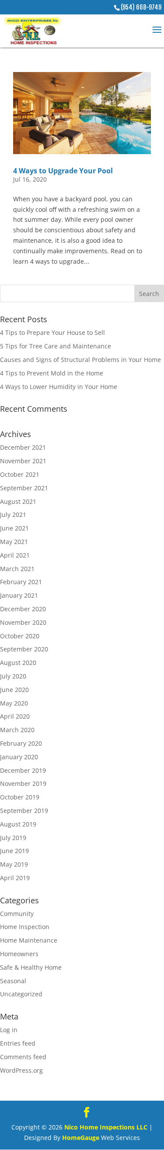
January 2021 (19, 595)
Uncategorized (21, 994)
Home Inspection (24, 927)
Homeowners (19, 954)
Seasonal (13, 981)
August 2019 (18, 824)
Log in (8, 1030)
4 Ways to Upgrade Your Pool (63, 171)
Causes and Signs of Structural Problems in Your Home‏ (80, 359)
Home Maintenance (28, 940)
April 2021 (15, 555)
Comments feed (23, 1057)
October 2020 (19, 636)
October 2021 (19, 474)
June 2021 (14, 528)
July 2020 (13, 676)
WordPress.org (21, 1070)
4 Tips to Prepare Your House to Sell (52, 332)
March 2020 (17, 730)
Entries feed (17, 1043)
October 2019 (19, 797)
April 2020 (15, 716)
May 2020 (14, 703)
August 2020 (18, 662)
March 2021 (17, 569)
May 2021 (14, 541)
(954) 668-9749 (141, 7)
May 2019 (14, 864)
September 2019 (24, 810)
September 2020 (24, 649)
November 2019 (23, 783)
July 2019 (13, 837)
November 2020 (23, 622)
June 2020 (14, 689)
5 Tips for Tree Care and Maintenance (55, 346)
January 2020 (19, 757)
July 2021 (13, 514)
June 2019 (14, 851)
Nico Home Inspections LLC (105, 1127)
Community (17, 913)
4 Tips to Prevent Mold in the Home (51, 373)
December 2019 (23, 770)
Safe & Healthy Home (31, 967)
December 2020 (23, 609)
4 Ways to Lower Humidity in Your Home (58, 386)
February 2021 (21, 582)
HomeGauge (80, 1137)
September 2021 (24, 488)
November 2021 (23, 461)
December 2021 (23, 447)
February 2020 (21, 743)
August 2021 (18, 501)
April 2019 (15, 878)
